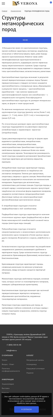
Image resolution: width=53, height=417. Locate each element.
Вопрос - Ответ (8, 364)
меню (25, 40)
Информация (8, 379)
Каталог (29, 355)
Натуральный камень (35, 360)
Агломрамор (31, 364)
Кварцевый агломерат (35, 368)
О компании (7, 355)
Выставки (5, 388)
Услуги (4, 360)
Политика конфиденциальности (11, 369)
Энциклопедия (8, 384)
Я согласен (26, 409)
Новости (5, 392)
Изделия (30, 373)
